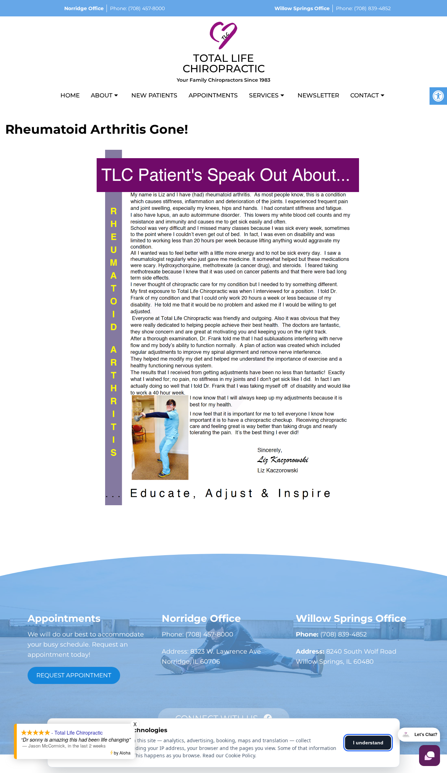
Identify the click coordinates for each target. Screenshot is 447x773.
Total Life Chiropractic (224, 63)
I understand (368, 742)
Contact (364, 95)
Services (264, 95)
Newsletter (318, 95)
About (101, 95)
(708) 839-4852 (372, 8)
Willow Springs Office (302, 8)
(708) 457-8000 (146, 8)
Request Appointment (73, 675)
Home (70, 95)
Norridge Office (84, 8)
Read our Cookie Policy (229, 755)
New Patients (154, 95)
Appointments (213, 95)
